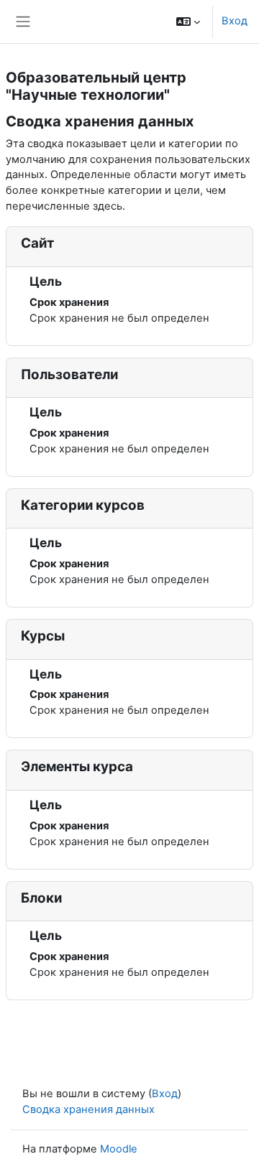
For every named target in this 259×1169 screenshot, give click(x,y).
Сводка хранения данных (88, 1109)
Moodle (118, 1148)
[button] (188, 21)
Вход (234, 20)
